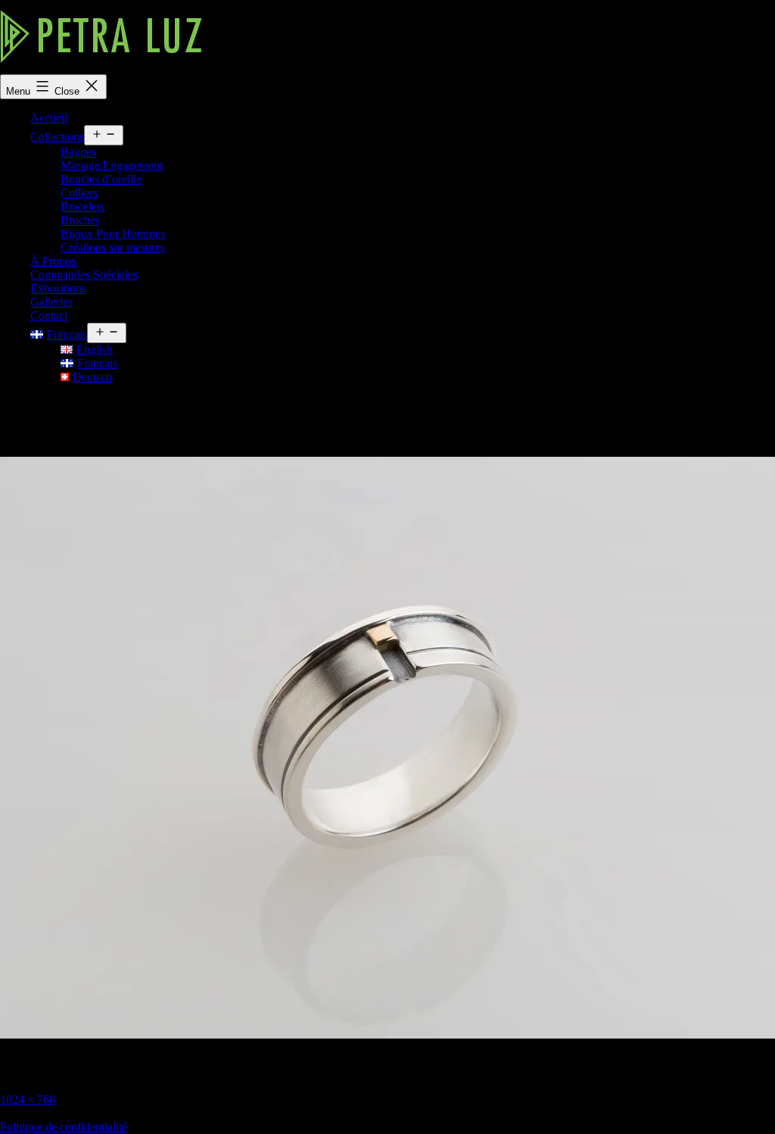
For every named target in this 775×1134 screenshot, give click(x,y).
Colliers (79, 192)
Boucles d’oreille (101, 179)
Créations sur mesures (113, 247)
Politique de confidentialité (63, 1126)
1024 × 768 (27, 1099)
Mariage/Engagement (112, 165)
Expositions (58, 288)
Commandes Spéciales (84, 274)
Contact (48, 315)
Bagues (78, 151)
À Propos (53, 261)
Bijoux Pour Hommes (113, 233)
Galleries (51, 301)
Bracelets (82, 206)
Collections (57, 136)
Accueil (48, 117)
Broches (80, 220)
